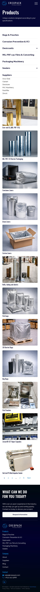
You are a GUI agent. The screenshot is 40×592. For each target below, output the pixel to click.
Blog (4, 564)
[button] (36, 3)
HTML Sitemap (26, 588)
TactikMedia (33, 586)
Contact (5, 567)
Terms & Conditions (16, 588)
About (4, 557)
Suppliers (5, 560)
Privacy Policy (6, 588)
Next (29, 478)
